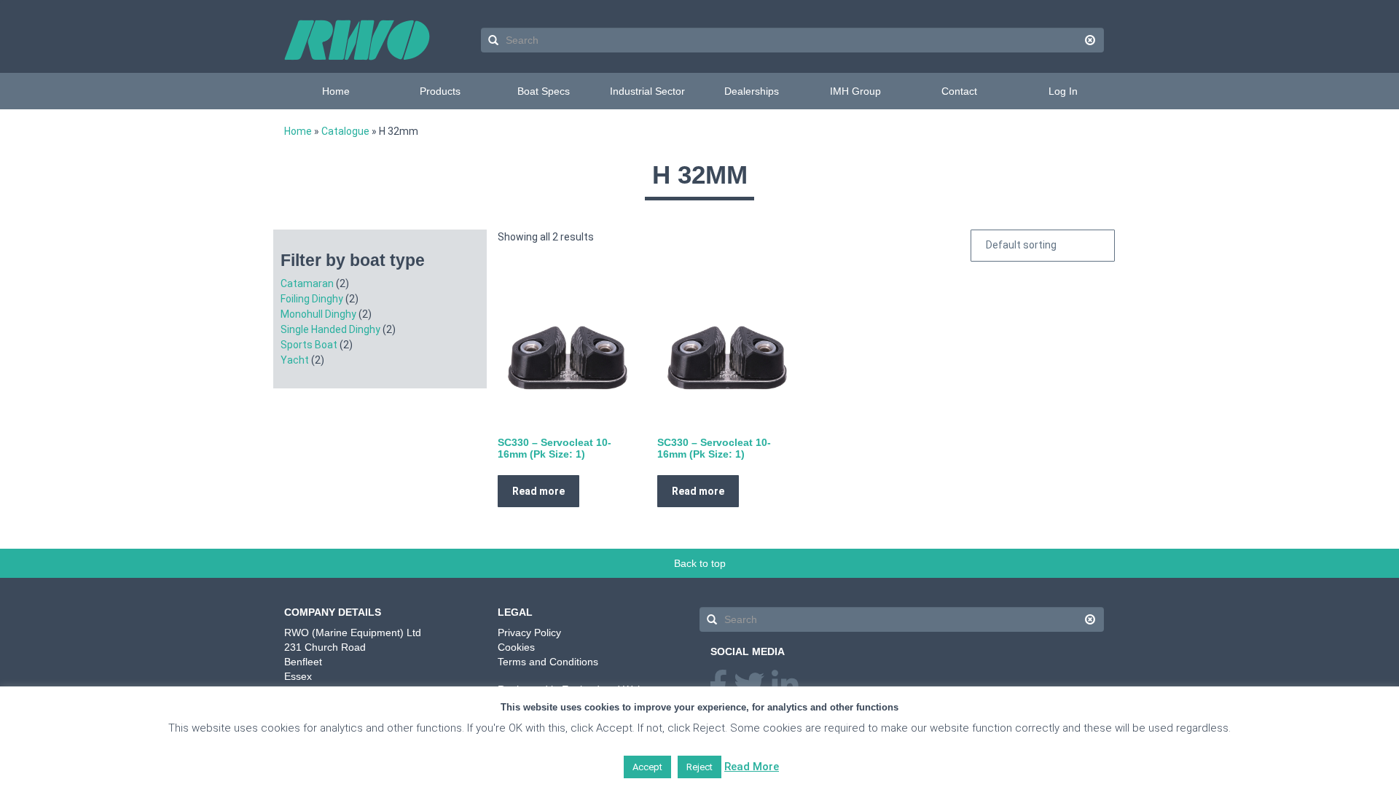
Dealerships (751, 91)
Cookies (516, 647)
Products (440, 91)
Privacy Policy (529, 632)
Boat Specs (543, 91)
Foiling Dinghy (312, 299)
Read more (538, 491)
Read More (751, 766)
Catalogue (345, 131)
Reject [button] (699, 766)
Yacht (295, 360)
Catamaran (307, 283)
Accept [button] (647, 766)
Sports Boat (309, 345)
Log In (1063, 91)
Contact (959, 91)
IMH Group (855, 91)
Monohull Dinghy (318, 314)
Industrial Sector (647, 91)
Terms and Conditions (548, 661)
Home (336, 91)
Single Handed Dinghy (330, 329)
